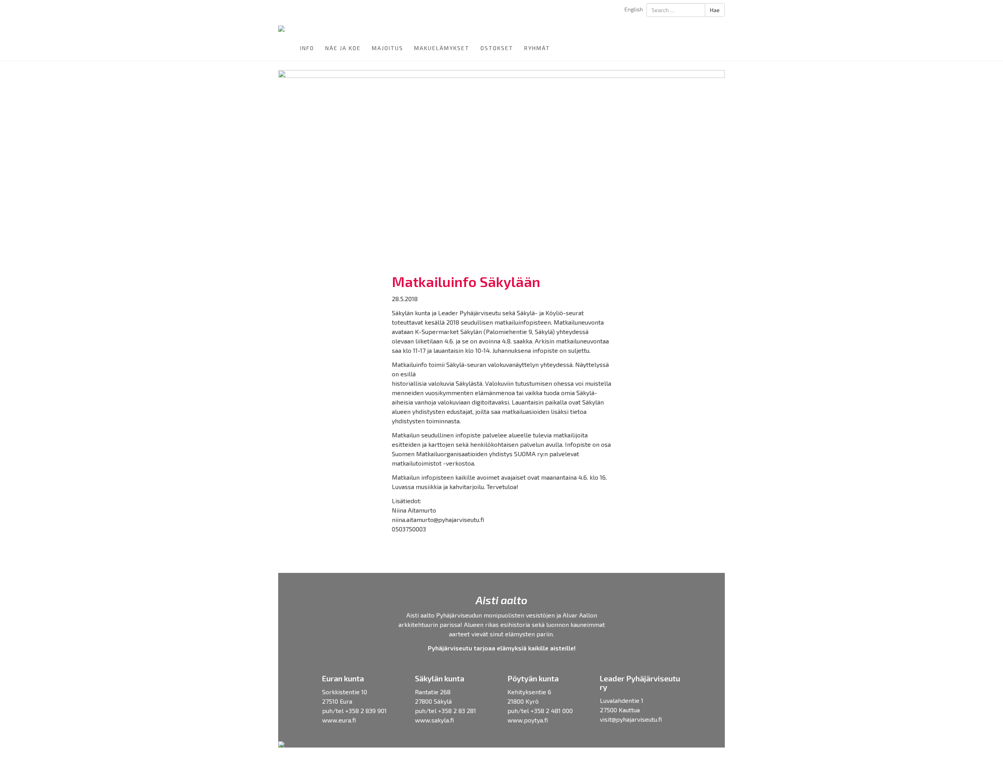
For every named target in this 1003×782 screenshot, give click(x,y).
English (634, 9)
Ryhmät (537, 48)
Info (307, 48)
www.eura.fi (339, 720)
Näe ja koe (343, 48)
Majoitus (387, 48)
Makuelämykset (441, 48)
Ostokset (496, 48)
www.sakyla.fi (434, 720)
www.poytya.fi (527, 720)
